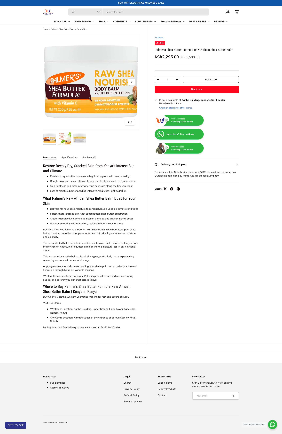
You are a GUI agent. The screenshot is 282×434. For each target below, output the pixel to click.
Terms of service (133, 401)
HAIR (102, 21)
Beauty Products (167, 388)
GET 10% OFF (16, 425)
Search (127, 382)
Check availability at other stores (175, 108)
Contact (162, 395)
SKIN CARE (60, 21)
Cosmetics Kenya (59, 387)
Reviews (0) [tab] (89, 157)
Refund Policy (131, 395)
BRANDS (219, 21)
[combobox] (138, 12)
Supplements (165, 382)
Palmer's (159, 37)
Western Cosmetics (58, 422)
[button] (237, 12)
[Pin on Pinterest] (178, 189)
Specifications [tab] (69, 157)
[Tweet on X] (165, 189)
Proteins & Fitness (171, 21)
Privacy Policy (132, 388)
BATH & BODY (83, 21)
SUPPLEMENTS (144, 21)
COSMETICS (120, 21)
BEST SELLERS (197, 21)
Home (45, 29)
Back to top (141, 357)
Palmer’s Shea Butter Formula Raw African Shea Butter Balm (69, 29)
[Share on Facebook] (171, 189)
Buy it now (196, 89)
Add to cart (211, 79)
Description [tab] (49, 157)
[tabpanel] (91, 246)
